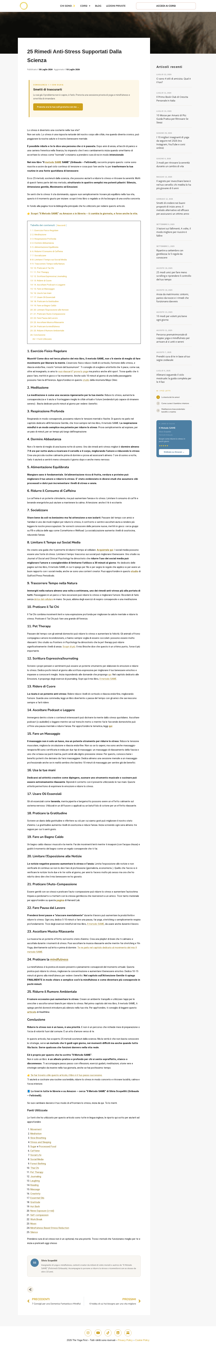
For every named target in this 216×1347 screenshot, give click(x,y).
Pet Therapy (36, 1172)
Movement (36, 1129)
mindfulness (59, 959)
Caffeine (35, 1150)
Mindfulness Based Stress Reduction (49, 1228)
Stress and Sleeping (40, 1142)
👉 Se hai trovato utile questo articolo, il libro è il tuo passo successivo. (64, 1075)
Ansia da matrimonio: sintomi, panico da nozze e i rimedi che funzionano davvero (172, 298)
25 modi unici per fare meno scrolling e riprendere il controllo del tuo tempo (173, 276)
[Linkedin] (117, 1332)
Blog (98, 5)
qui (109, 674)
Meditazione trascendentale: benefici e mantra (173, 410)
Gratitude (35, 1202)
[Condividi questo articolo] (30, 1290)
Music (33, 1223)
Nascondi (61, 225)
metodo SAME (53, 162)
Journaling (35, 1176)
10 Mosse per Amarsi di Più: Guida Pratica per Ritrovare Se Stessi (172, 119)
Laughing (35, 1180)
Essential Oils (37, 1198)
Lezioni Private (116, 5)
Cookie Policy (142, 1340)
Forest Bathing (38, 1163)
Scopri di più (69, 646)
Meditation (36, 1133)
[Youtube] (98, 1332)
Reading (34, 1185)
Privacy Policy (125, 1340)
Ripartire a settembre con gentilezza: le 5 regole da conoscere (169, 254)
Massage (35, 1189)
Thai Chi (34, 1168)
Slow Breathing (38, 1137)
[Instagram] (88, 1332)
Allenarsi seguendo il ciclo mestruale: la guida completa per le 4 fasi (173, 378)
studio (86, 380)
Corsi (83, 5)
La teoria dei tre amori (170, 397)
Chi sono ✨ (67, 5)
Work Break (36, 1219)
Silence (34, 1232)
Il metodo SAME (107, 678)
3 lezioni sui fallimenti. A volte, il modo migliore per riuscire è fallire (173, 232)
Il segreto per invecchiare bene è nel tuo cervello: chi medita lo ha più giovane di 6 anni (173, 184)
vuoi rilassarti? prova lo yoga (73, 371)
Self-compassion (39, 1215)
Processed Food (47, 1146)
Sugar (33, 1146)
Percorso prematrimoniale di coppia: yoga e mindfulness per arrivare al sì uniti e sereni (173, 338)
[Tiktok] (108, 1332)
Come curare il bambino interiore (175, 403)
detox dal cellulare (43, 599)
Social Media (36, 1159)
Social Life (35, 1155)
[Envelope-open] (127, 1332)
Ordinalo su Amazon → (174, 452)
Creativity (35, 1193)
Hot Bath (35, 1206)
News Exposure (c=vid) (42, 1210)
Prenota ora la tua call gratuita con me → (58, 107)
